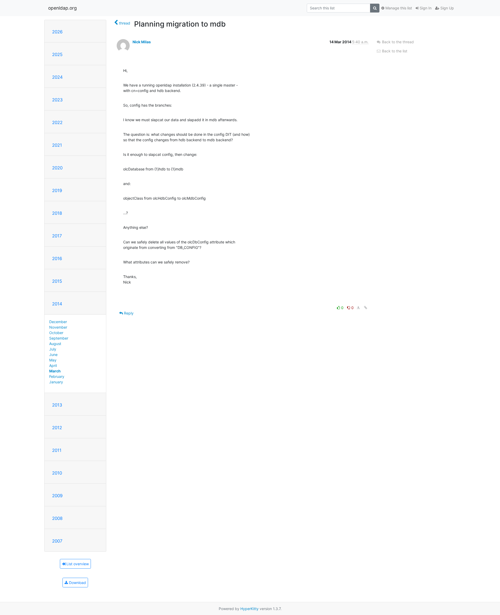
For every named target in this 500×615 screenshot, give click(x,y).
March (55, 371)
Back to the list (394, 51)
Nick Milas (142, 42)
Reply (128, 313)
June (53, 354)
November (58, 327)
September (58, 338)
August (55, 343)
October (56, 332)
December (58, 321)
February (56, 376)
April (53, 365)
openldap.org (62, 8)
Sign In (425, 8)
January (56, 382)
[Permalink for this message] (365, 307)
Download (77, 582)
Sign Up (446, 8)
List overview (77, 564)
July (52, 349)
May (53, 360)
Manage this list (398, 8)
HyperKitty (249, 608)
